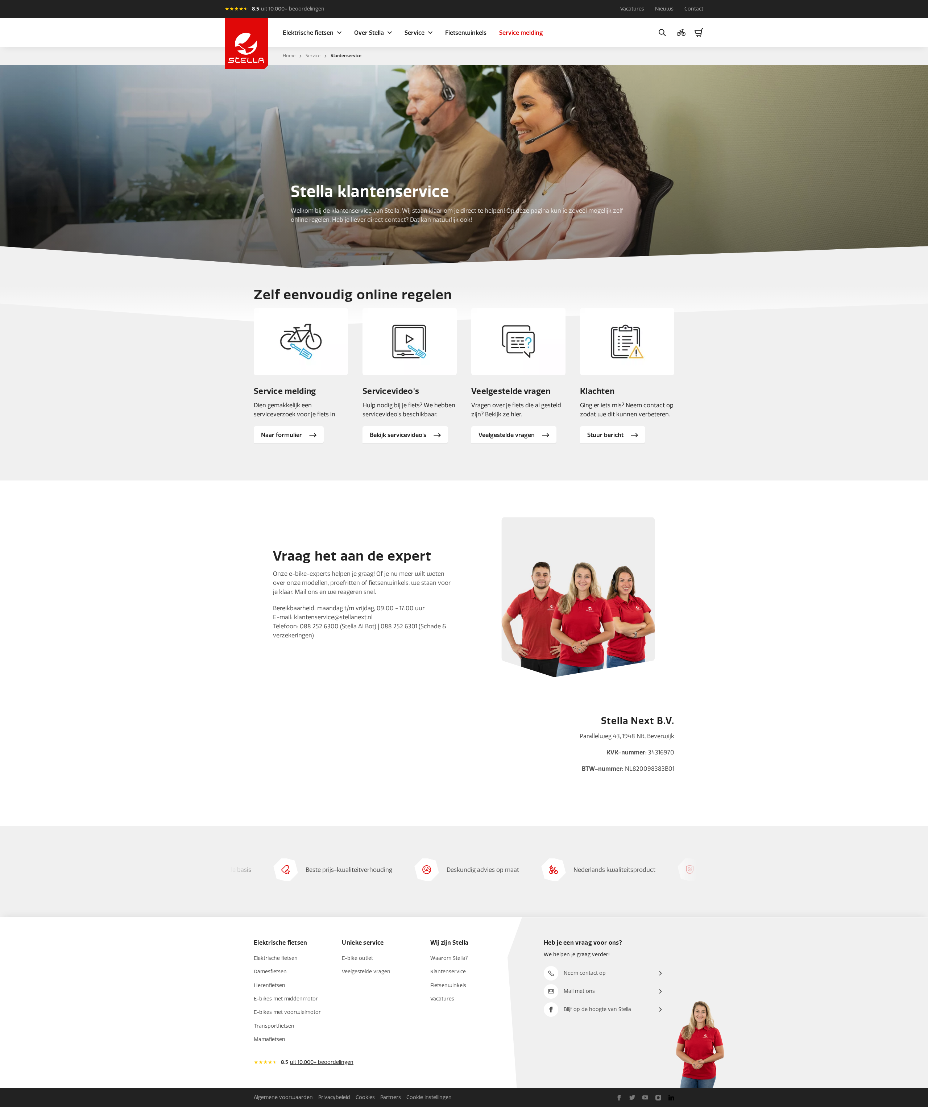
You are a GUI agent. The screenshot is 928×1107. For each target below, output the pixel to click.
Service (313, 55)
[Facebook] (619, 1098)
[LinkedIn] (671, 1098)
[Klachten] (627, 341)
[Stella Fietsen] (246, 43)
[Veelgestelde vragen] (518, 341)
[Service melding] (301, 341)
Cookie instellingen (429, 1097)
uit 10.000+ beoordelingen (292, 9)
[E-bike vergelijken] (681, 32)
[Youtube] (645, 1098)
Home (289, 55)
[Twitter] (632, 1098)
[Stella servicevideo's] (409, 341)
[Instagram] (658, 1098)
